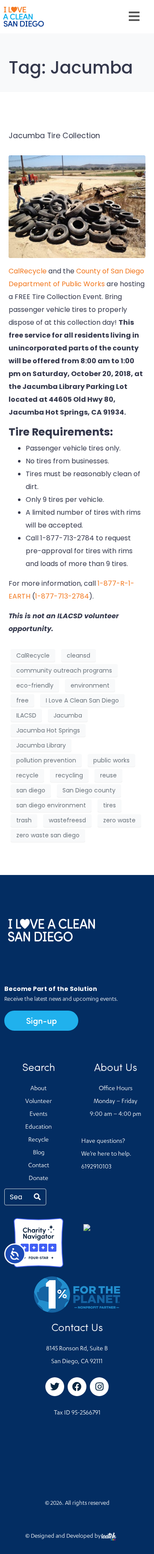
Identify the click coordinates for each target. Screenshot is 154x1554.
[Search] (37, 1197)
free (22, 700)
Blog (38, 1153)
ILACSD (26, 715)
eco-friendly (34, 685)
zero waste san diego (48, 835)
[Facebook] (77, 1386)
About (38, 1088)
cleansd (78, 655)
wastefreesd (67, 820)
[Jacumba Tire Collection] (77, 206)
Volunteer (38, 1101)
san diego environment (51, 805)
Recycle (38, 1140)
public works (111, 760)
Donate (38, 1178)
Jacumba (67, 715)
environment (90, 685)
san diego (30, 790)
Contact (38, 1166)
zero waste (119, 820)
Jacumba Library (41, 745)
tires (109, 805)
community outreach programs (64, 670)
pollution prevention (46, 760)
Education (38, 1127)
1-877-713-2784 (62, 596)
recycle (27, 775)
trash (24, 820)
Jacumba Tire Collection (54, 135)
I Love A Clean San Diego (82, 700)
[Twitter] (54, 1386)
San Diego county (89, 790)
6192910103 (96, 1167)
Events (38, 1114)
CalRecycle (28, 271)
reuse (108, 775)
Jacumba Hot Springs (48, 730)
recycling (69, 775)
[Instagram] (99, 1386)
